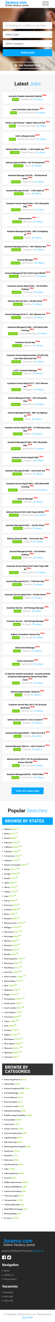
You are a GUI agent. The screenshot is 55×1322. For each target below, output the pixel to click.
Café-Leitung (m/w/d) (25, 136)
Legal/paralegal (13, 1138)
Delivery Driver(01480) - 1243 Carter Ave (25, 538)
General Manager (25, 260)
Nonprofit (11, 1155)
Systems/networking (15, 1191)
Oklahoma (12, 990)
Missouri (11, 941)
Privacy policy (10, 1279)
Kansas (17, 611)
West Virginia (13, 1044)
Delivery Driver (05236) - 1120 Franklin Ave (25, 149)
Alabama (11, 829)
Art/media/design (14, 1093)
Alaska (10, 834)
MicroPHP (27, 1317)
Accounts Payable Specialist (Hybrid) (25, 96)
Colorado (12, 851)
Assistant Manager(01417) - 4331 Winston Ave (25, 246)
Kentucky (16, 182)
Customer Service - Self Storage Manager (25, 608)
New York (13, 972)
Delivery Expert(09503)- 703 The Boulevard (25, 162)
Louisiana (15, 152)
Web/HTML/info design (15, 1209)
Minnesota (13, 932)
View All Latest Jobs (27, 790)
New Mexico (13, 968)
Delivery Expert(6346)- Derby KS (25, 692)
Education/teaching (15, 1111)
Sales (9, 1169)
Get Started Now (29, 65)
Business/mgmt (13, 1102)
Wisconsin (13, 1048)
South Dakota (13, 1012)
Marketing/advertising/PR (17, 1146)
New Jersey (13, 963)
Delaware (12, 860)
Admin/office (12, 1084)
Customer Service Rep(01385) (25, 457)
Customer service (14, 1106)
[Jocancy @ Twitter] (9, 1257)
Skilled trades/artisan (16, 1182)
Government (12, 1124)
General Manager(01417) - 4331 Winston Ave (25, 314)
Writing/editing (12, 1213)
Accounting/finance (15, 1079)
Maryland (12, 918)
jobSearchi (38, 1250)
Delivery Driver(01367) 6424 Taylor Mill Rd (25, 512)
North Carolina (15, 977)
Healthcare (12, 1151)
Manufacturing (13, 1142)
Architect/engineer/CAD (16, 1088)
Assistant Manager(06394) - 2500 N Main (25, 774)
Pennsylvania (14, 999)
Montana (12, 945)
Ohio (10, 985)
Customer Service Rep (25, 342)
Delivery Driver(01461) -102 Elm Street (25, 301)
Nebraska (12, 950)
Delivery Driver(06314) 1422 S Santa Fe (25, 720)
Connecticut (13, 856)
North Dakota (13, 981)
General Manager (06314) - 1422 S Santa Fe (25, 746)
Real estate (11, 1160)
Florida (11, 869)
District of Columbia (16, 865)
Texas (11, 1021)
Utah (10, 1026)
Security (10, 1178)
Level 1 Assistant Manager (25, 370)
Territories (12, 1057)
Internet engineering (15, 1133)
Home (6, 1270)
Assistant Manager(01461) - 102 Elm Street (25, 525)
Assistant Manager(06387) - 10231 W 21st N (25, 733)
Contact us (9, 1275)
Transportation (13, 1200)
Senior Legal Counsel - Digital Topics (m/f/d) (25, 123)
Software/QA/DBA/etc (15, 1187)
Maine (15, 99)
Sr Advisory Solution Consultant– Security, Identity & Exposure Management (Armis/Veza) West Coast (27, 677)
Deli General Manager (25, 648)
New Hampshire (14, 959)
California (13, 847)
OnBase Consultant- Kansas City (25, 634)
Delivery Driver (25, 218)
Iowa (10, 896)
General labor (13, 1120)
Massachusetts (15, 923)
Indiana (11, 892)
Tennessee (12, 1017)
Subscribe (8, 1300)
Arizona (11, 838)
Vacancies (8, 1292)
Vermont (11, 1030)
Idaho (10, 883)
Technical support (13, 1196)
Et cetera (38, 99)
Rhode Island (13, 1003)
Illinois (11, 887)
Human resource (13, 1129)
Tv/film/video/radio (14, 1205)
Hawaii (11, 878)
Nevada (11, 954)
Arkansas (12, 842)
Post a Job (8, 1296)
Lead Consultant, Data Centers (25, 109)
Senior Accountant (25, 661)
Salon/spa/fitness (14, 1173)
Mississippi (12, 936)
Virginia (12, 1035)
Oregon (11, 994)
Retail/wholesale (13, 1164)
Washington (13, 1039)
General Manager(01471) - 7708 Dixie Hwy (25, 581)
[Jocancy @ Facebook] (4, 1257)
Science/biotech (13, 1097)
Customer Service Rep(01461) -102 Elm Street (25, 594)
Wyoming (13, 1052)
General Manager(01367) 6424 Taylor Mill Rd (25, 273)
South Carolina (14, 1008)
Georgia (11, 874)
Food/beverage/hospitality (18, 1115)
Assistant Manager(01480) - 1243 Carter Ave (25, 471)
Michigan (12, 927)
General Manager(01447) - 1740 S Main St (25, 190)
